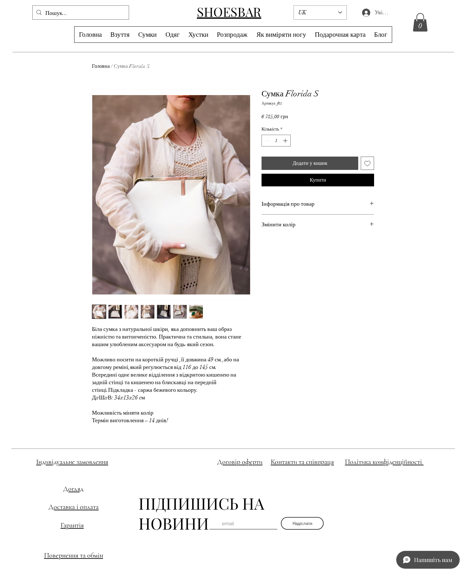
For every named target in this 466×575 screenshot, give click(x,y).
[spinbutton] (276, 140)
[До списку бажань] (367, 163)
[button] (420, 22)
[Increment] (286, 140)
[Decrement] (266, 140)
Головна (101, 66)
